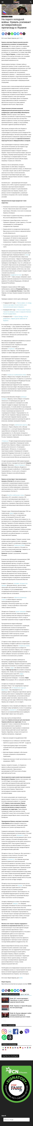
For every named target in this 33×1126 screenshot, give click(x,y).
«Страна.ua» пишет (24, 645)
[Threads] (24, 33)
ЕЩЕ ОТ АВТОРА (25, 994)
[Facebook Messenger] (15, 33)
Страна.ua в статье (19, 545)
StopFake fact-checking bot (10, 1056)
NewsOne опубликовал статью (15, 495)
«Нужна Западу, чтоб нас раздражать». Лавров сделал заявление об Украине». (15, 318)
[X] (9, 33)
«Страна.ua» (11, 348)
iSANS (21, 38)
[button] (2, 2)
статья (26, 254)
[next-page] (5, 1021)
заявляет (15, 903)
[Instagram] (21, 33)
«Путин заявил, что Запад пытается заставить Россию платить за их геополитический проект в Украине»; (17, 305)
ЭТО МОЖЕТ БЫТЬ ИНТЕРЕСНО (10, 994)
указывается (12, 710)
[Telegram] (18, 33)
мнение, (20, 885)
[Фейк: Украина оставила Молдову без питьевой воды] (5, 1007)
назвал (11, 513)
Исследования (5, 16)
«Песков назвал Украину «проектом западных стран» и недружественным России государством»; (17, 312)
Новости (10, 16)
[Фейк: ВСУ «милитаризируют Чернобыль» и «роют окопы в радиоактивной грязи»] (5, 1000)
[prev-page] (2, 1021)
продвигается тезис (16, 275)
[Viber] (6, 33)
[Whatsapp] (12, 33)
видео (12, 667)
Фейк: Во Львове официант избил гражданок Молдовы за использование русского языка (20, 1015)
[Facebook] (3, 33)
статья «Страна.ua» (19, 465)
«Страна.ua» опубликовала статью (16, 374)
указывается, (11, 859)
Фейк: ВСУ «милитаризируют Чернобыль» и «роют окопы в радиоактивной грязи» (19, 1000)
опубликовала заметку (21, 425)
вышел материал (21, 611)
